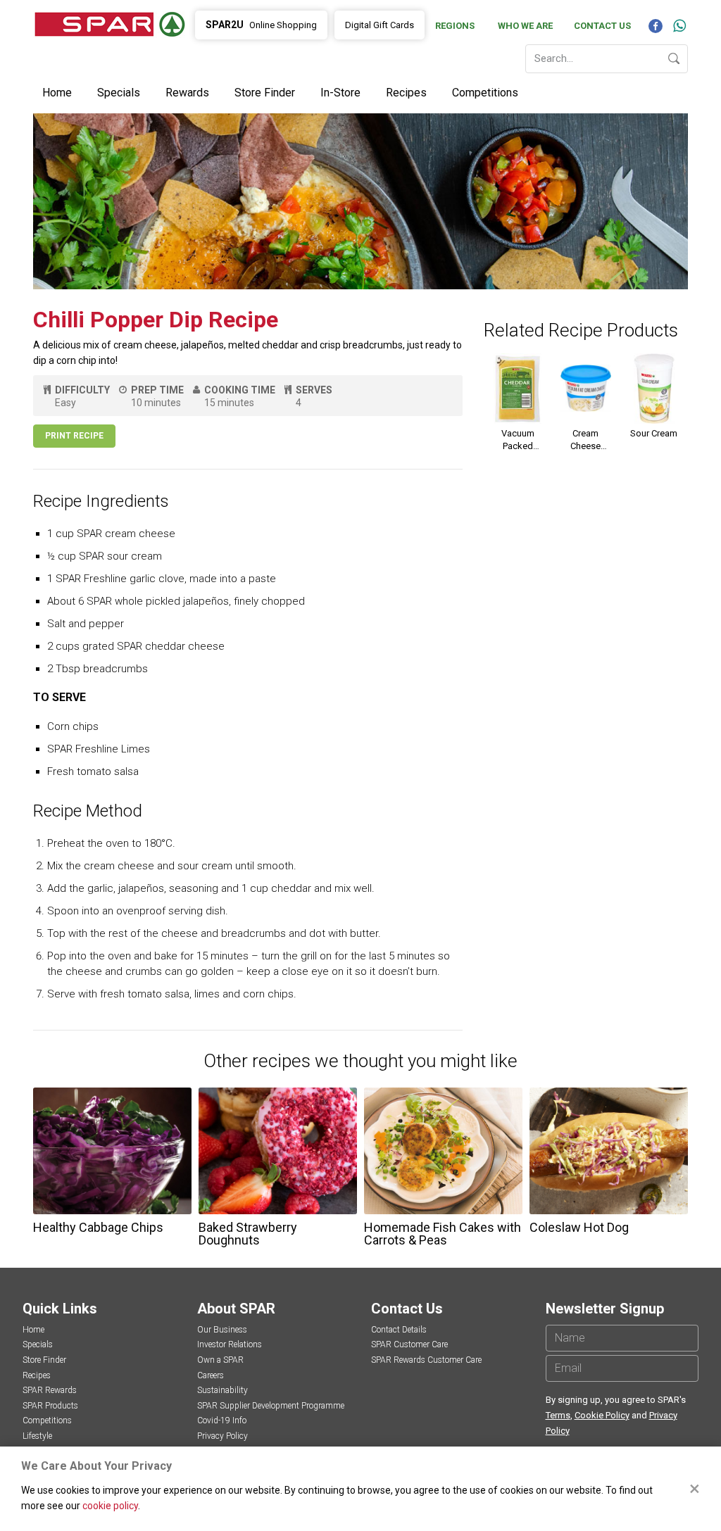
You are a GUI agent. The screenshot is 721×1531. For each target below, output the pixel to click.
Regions (455, 25)
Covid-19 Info (221, 1420)
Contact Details (399, 1330)
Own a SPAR (220, 1360)
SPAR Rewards (50, 1390)
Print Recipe (74, 436)
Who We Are (525, 25)
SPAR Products (50, 1406)
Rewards (187, 92)
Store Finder (264, 92)
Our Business (222, 1330)
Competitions (485, 92)
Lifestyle (37, 1436)
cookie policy (110, 1505)
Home (57, 92)
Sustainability (222, 1390)
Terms (558, 1415)
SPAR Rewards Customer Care (426, 1360)
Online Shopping (261, 24)
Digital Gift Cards (379, 25)
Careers (210, 1375)
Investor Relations (229, 1344)
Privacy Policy (222, 1436)
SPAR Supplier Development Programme (270, 1406)
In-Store (340, 92)
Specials (118, 92)
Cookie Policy (602, 1415)
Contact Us (602, 25)
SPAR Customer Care (409, 1344)
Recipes (406, 92)
